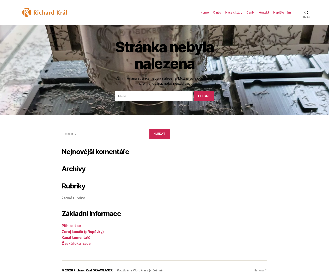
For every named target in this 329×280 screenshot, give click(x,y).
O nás (217, 12)
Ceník (250, 12)
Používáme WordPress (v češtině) (140, 270)
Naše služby (233, 12)
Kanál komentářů (76, 237)
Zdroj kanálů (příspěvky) (83, 232)
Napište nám (282, 12)
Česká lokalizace (76, 243)
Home (204, 12)
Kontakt (264, 12)
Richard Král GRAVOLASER (93, 270)
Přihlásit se (71, 226)
